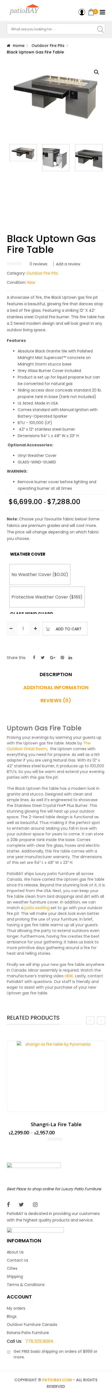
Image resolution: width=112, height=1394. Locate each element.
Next (102, 180)
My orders (16, 1308)
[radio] (40, 574)
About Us (15, 1252)
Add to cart (69, 629)
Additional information (56, 687)
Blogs (12, 1316)
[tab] (56, 676)
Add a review (68, 264)
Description (56, 674)
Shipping (15, 1276)
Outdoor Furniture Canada (32, 1324)
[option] (56, 1091)
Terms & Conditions (26, 1284)
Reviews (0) (56, 700)
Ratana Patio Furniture (28, 1332)
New (31, 282)
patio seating (36, 908)
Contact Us (17, 1260)
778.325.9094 (30, 1341)
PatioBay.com (57, 1380)
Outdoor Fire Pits (48, 45)
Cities (12, 1268)
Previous (9, 180)
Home (18, 45)
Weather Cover (19, 554)
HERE (69, 976)
